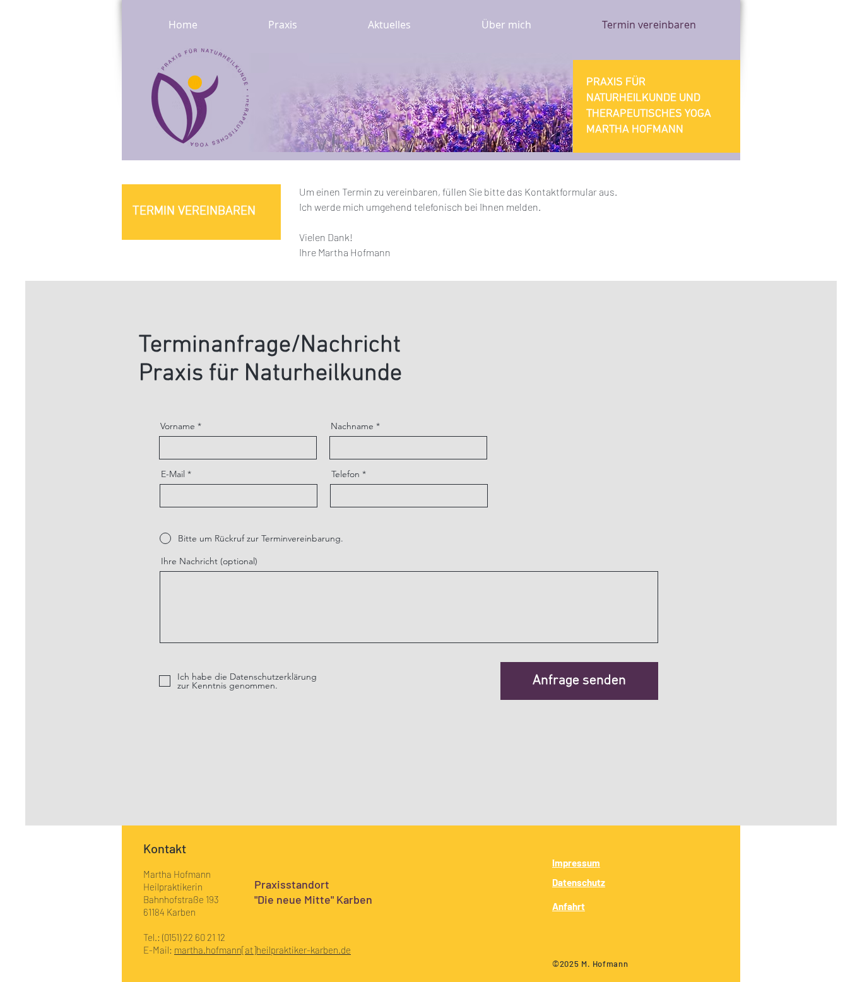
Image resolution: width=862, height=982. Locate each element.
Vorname (177, 426)
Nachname (352, 426)
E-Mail (173, 474)
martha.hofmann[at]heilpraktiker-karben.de (262, 949)
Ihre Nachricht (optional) (209, 561)
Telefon (345, 474)
